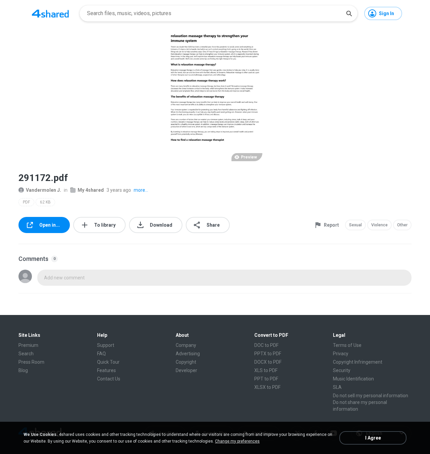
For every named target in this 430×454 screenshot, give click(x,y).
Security (341, 370)
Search (26, 353)
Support (105, 345)
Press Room (31, 362)
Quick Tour (108, 362)
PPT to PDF (266, 378)
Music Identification (353, 378)
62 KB (45, 202)
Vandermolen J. (43, 190)
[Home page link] (50, 13)
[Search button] (349, 13)
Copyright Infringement (357, 362)
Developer (186, 370)
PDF (26, 202)
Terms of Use (347, 345)
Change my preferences (237, 441)
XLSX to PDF (267, 387)
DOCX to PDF (268, 362)
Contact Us (108, 378)
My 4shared (91, 190)
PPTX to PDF (267, 353)
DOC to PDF (266, 345)
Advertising (188, 353)
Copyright (186, 362)
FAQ (101, 353)
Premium (28, 345)
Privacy (340, 353)
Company (186, 345)
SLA (337, 387)
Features (106, 370)
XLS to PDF (265, 370)
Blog (23, 370)
